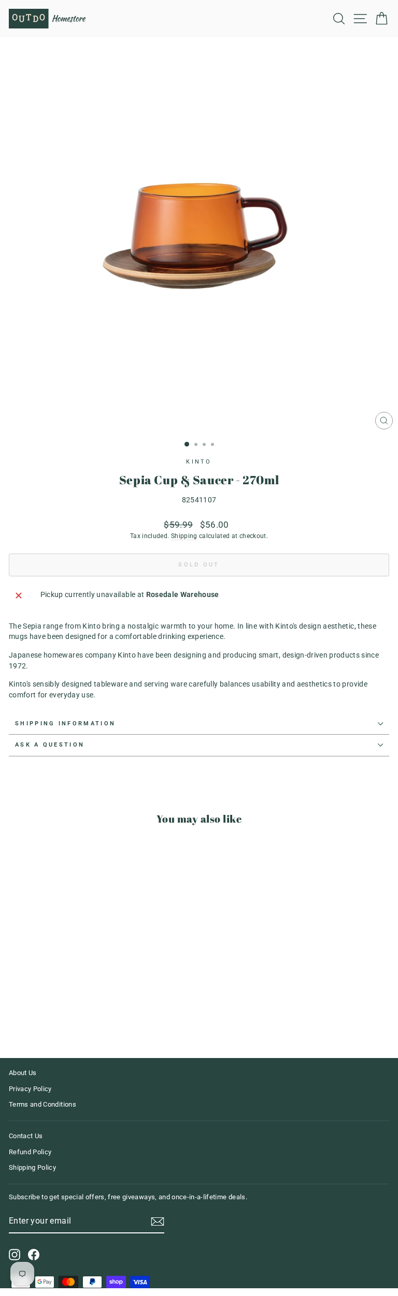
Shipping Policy (32, 1167)
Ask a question (49, 744)
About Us (23, 1073)
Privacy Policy (30, 1089)
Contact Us (25, 1136)
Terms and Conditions (42, 1104)
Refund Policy (30, 1152)
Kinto (199, 461)
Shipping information (65, 723)
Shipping (184, 536)
